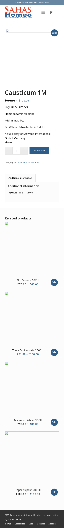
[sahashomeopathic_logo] (26, 12)
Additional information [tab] (20, 177)
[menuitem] (44, 12)
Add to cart (39, 150)
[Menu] (43, 12)
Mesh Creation (15, 519)
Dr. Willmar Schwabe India (26, 162)
